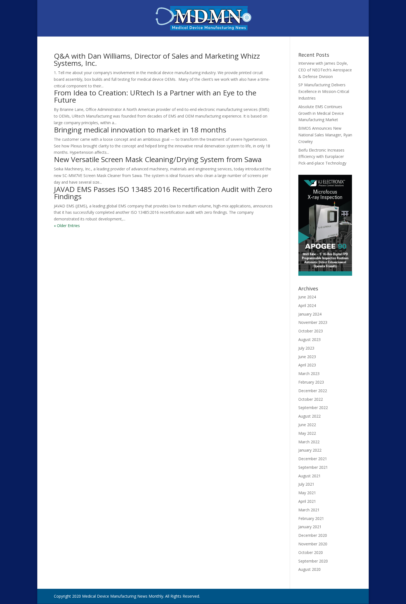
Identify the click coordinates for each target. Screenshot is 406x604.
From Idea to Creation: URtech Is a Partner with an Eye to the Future (155, 96)
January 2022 (309, 450)
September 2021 (313, 467)
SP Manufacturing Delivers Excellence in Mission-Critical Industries (323, 91)
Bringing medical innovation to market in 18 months (140, 130)
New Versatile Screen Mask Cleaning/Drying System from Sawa (158, 159)
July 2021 (306, 484)
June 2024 (307, 297)
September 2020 (313, 561)
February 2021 (311, 518)
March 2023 (309, 373)
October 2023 (310, 331)
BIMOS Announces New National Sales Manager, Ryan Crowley (325, 135)
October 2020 (310, 552)
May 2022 (307, 433)
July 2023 (306, 348)
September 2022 (313, 407)
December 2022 (312, 390)
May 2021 (307, 492)
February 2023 (311, 382)
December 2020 (312, 535)
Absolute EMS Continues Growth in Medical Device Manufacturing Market (321, 113)
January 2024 (309, 314)
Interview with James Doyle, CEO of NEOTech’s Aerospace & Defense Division (325, 70)
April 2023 (307, 365)
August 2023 (309, 339)
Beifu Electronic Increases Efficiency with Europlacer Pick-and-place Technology (322, 156)
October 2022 (310, 399)
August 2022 (309, 416)
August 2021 (309, 475)
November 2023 (312, 322)
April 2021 (307, 501)
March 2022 (309, 441)
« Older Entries (67, 225)
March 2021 (309, 509)
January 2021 (309, 526)
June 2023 (307, 356)
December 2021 (312, 458)
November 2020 (312, 543)
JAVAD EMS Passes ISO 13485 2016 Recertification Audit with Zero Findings (163, 192)
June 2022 (307, 424)
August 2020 (309, 569)
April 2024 (307, 305)
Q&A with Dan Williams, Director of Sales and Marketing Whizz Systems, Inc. (157, 59)
